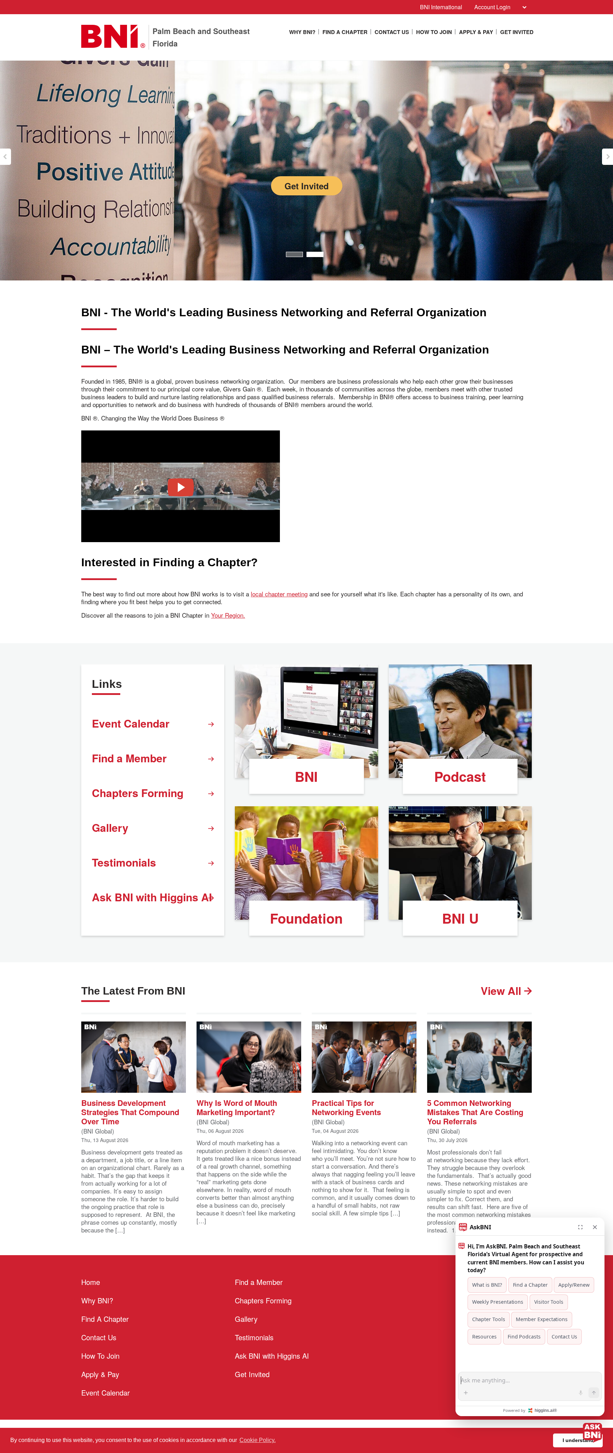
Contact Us (392, 32)
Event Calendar (131, 723)
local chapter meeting (279, 594)
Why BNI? (302, 32)
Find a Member (129, 758)
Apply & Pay (476, 32)
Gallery (110, 827)
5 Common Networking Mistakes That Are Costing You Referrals (475, 1111)
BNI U (460, 918)
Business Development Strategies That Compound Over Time (130, 1111)
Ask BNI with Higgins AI (152, 896)
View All (502, 990)
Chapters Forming (137, 792)
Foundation (306, 918)
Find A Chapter (345, 32)
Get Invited (517, 32)
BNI (306, 776)
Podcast (460, 776)
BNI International (441, 7)
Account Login (492, 7)
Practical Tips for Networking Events (346, 1107)
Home (90, 1282)
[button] (5, 157)
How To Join (434, 32)
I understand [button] (578, 1440)
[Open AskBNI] (592, 1432)
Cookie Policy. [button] (257, 1440)
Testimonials (124, 862)
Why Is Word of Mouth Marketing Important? (237, 1107)
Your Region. (228, 615)
